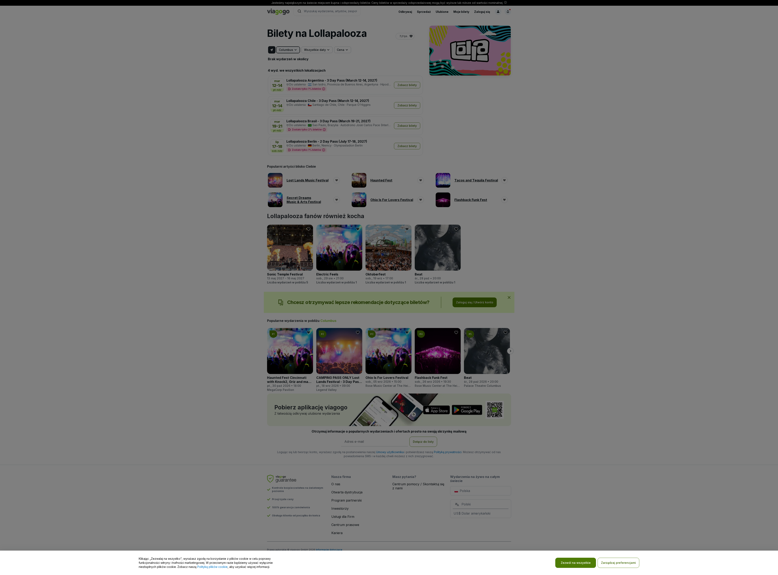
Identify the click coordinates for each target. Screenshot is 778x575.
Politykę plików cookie (212, 566)
